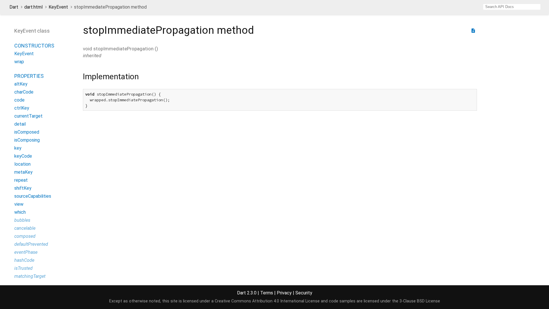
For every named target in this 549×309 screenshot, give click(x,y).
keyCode (23, 156)
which (20, 212)
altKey (20, 84)
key (17, 148)
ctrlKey (21, 108)
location (22, 164)
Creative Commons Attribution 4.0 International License (267, 301)
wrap (19, 61)
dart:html (33, 7)
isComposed (26, 132)
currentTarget (28, 116)
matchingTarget (29, 276)
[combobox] (511, 7)
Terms (266, 293)
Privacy (284, 293)
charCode (23, 92)
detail (20, 124)
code (19, 100)
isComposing (27, 140)
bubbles (22, 220)
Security (303, 293)
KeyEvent (58, 7)
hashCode (24, 260)
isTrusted (23, 268)
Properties (29, 76)
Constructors (34, 46)
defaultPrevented (31, 244)
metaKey (23, 172)
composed (24, 236)
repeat (21, 180)
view (18, 204)
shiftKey (22, 188)
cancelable (24, 228)
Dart (13, 7)
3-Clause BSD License (419, 301)
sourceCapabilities (32, 196)
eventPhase (25, 252)
